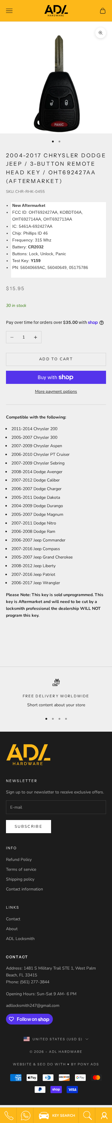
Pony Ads (88, 1064)
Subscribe (28, 826)
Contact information (24, 889)
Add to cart (56, 359)
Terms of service (21, 869)
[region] (56, 693)
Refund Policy (19, 859)
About (12, 929)
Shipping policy (20, 879)
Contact (13, 919)
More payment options (56, 391)
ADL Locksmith (20, 939)
